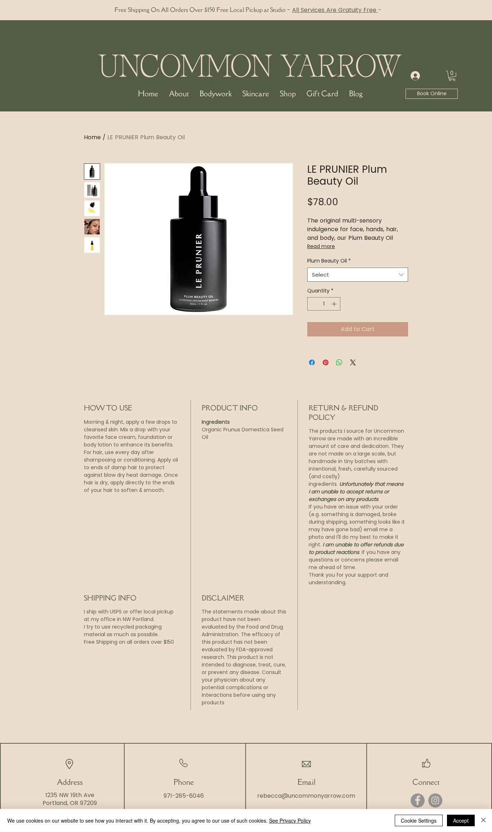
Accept (461, 820)
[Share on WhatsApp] (339, 362)
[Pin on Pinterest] (325, 362)
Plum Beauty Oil (329, 260)
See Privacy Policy (290, 820)
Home (92, 137)
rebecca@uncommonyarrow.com (306, 796)
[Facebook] (418, 800)
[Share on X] (353, 362)
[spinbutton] (323, 304)
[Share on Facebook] (312, 362)
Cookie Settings (419, 820)
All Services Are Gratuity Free (335, 10)
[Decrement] (312, 304)
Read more (321, 246)
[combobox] (357, 275)
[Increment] (334, 304)
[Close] (483, 820)
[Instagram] (435, 800)
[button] (452, 76)
